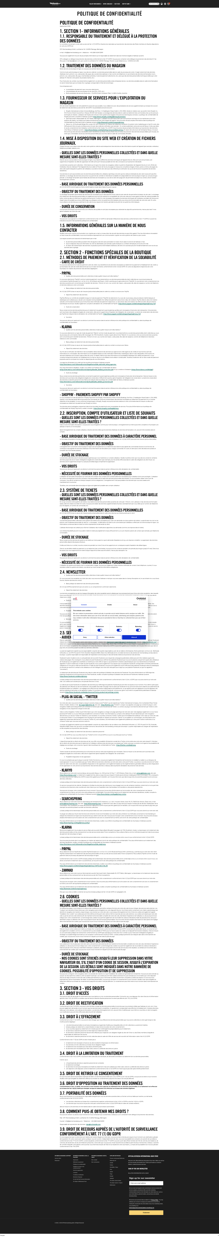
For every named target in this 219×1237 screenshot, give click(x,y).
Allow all (134, 637)
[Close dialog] (126, 587)
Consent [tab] (84, 604)
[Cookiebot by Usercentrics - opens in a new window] (138, 599)
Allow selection (109, 637)
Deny (85, 637)
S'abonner (109, 647)
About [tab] (135, 604)
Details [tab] (109, 604)
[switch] (99, 630)
